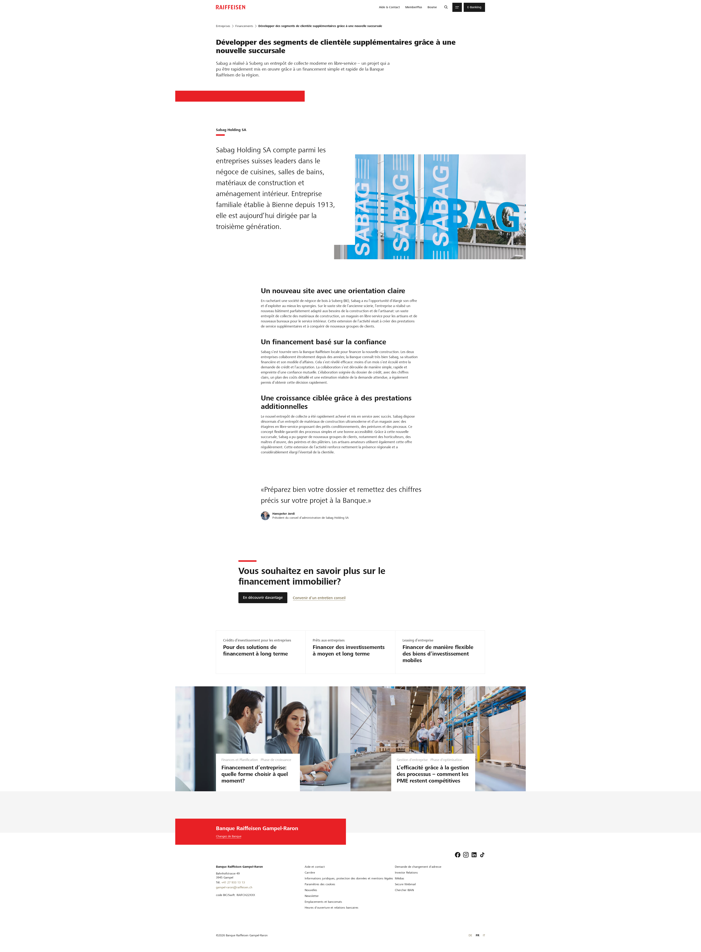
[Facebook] (457, 854)
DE (470, 935)
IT (484, 935)
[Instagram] (466, 854)
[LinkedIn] (474, 854)
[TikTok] (482, 854)
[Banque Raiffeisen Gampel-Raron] (230, 7)
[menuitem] (389, 7)
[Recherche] (446, 7)
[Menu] (457, 7)
